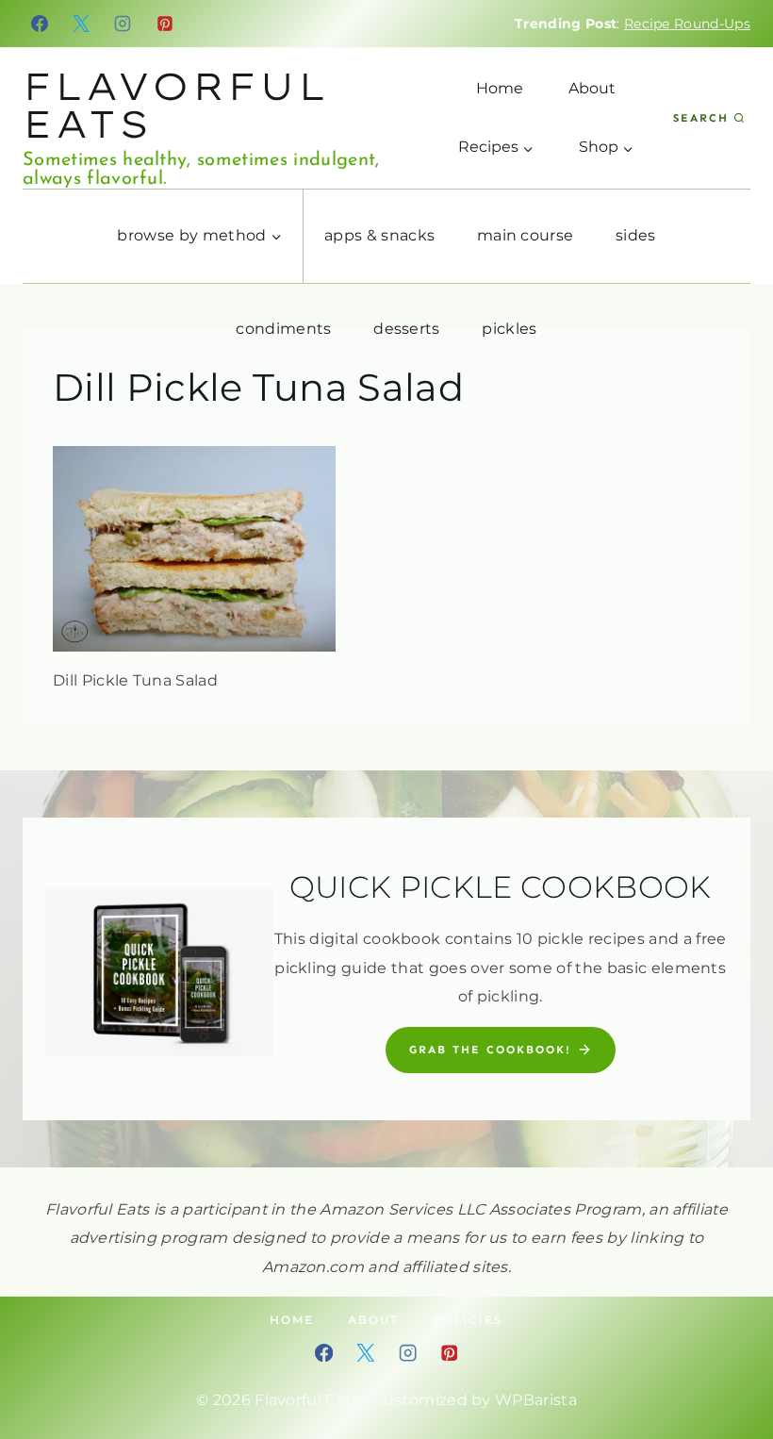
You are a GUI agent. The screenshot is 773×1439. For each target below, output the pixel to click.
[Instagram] (123, 24)
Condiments (283, 329)
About (592, 88)
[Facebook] (40, 24)
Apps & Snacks (379, 235)
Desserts (406, 329)
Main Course (525, 235)
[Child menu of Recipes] (496, 147)
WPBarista (536, 1400)
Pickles (509, 329)
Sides (636, 235)
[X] (81, 24)
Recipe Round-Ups (687, 23)
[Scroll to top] (729, 1366)
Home (499, 88)
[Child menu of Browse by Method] (200, 236)
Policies (468, 1320)
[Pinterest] (165, 24)
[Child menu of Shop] (606, 147)
